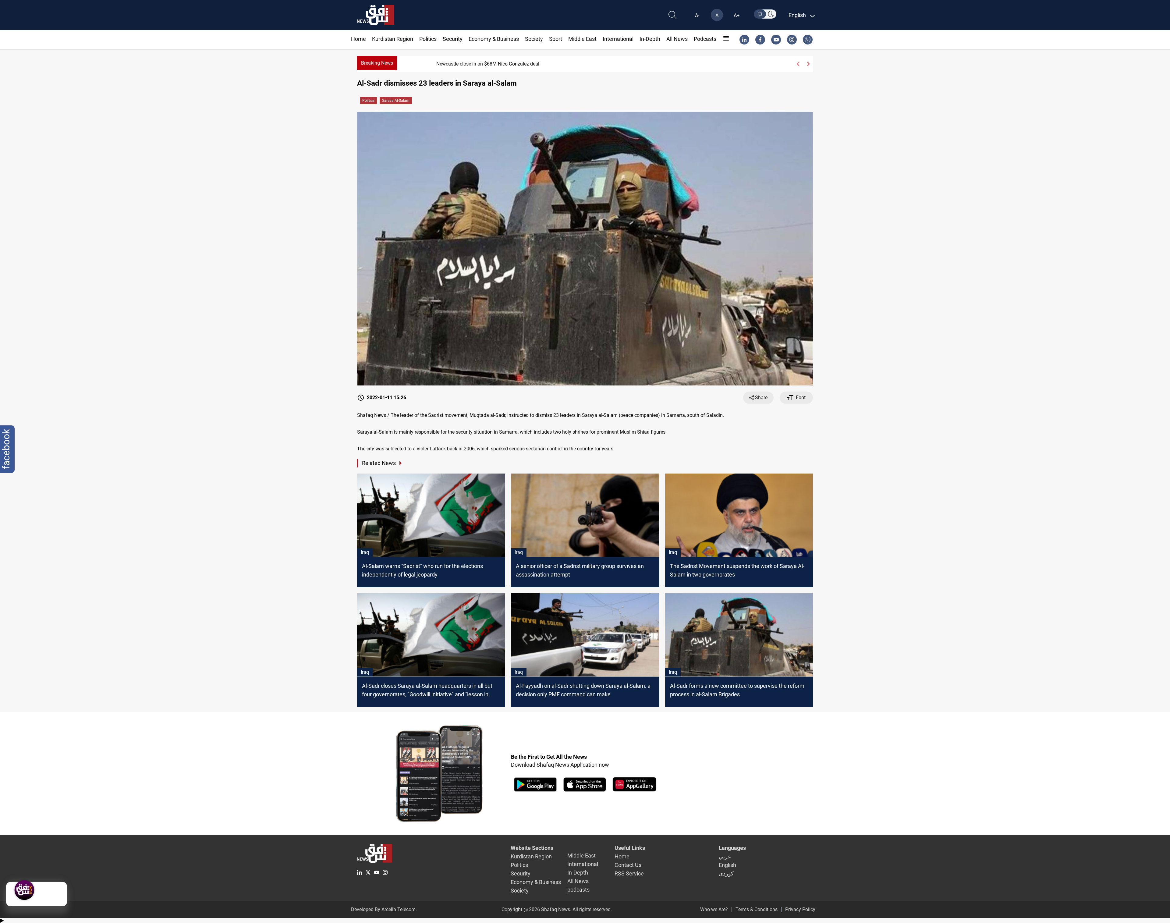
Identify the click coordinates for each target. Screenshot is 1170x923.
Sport (555, 39)
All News (677, 39)
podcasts (705, 39)
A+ (736, 15)
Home (358, 39)
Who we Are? (714, 909)
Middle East (582, 39)
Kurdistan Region (392, 39)
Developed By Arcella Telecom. (384, 909)
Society (534, 39)
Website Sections (532, 848)
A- (697, 15)
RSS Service (629, 873)
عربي (725, 856)
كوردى (726, 873)
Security (453, 39)
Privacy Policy (800, 909)
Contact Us (628, 865)
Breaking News (377, 63)
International (618, 39)
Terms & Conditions (757, 909)
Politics (428, 39)
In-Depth (650, 39)
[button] (797, 64)
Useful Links (630, 848)
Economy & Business (494, 39)
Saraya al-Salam (396, 100)
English (727, 865)
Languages (732, 848)
